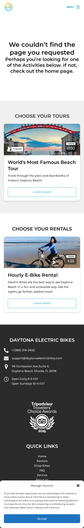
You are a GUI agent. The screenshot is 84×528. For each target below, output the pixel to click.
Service (42, 475)
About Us (42, 480)
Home (42, 456)
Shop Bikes (42, 465)
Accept (42, 518)
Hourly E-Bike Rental (33, 275)
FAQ (42, 470)
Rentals (42, 461)
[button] (78, 486)
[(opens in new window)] (42, 397)
